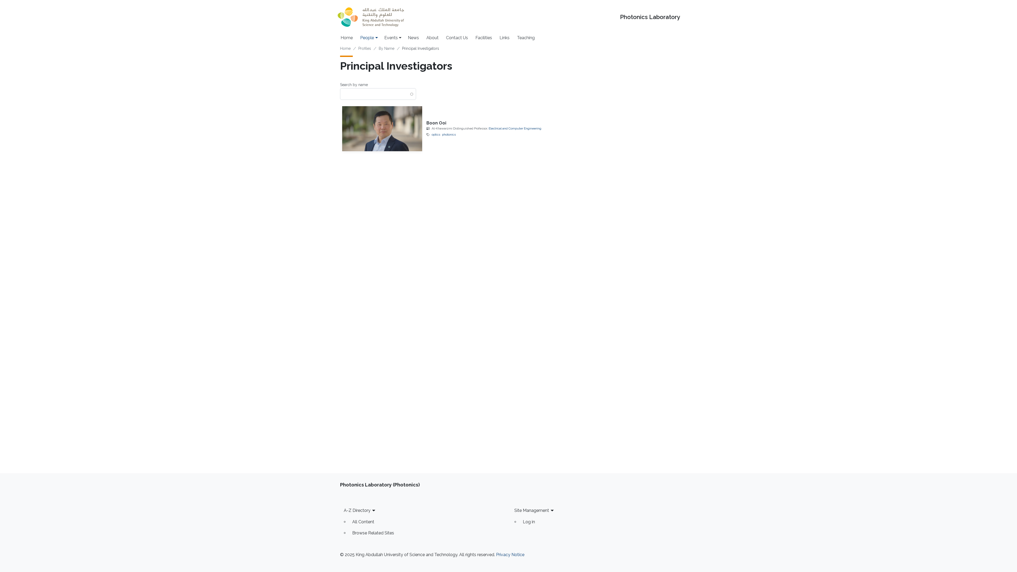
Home (347, 37)
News (413, 37)
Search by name (354, 85)
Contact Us (457, 37)
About (432, 37)
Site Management (531, 510)
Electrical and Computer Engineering (515, 128)
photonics (449, 134)
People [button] (367, 37)
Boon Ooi (436, 123)
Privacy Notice (510, 554)
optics (436, 134)
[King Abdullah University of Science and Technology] (371, 17)
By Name (386, 48)
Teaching (526, 37)
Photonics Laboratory (650, 17)
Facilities (483, 37)
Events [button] (391, 37)
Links (504, 37)
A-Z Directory (357, 510)
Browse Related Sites (373, 532)
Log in (529, 521)
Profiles (364, 48)
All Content (363, 521)
